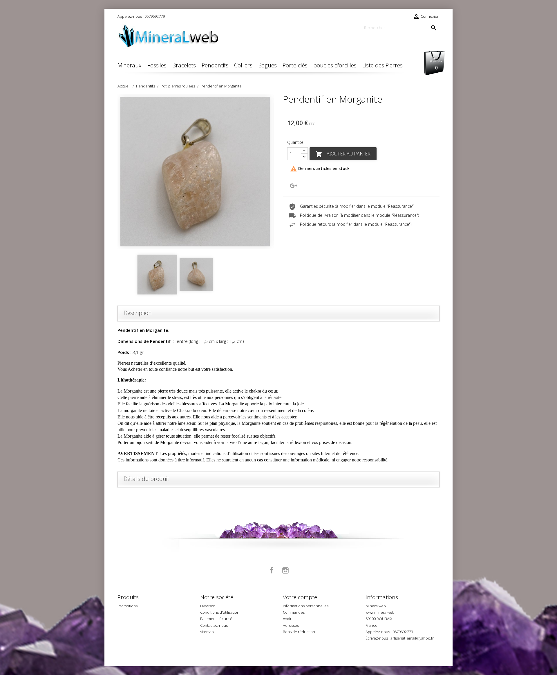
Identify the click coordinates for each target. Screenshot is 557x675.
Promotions (127, 605)
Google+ (293, 185)
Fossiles (157, 65)
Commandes (294, 612)
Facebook (272, 570)
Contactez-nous (214, 625)
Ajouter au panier (343, 154)
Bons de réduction (299, 631)
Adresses (291, 625)
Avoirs (288, 618)
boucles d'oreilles (335, 65)
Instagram (285, 570)
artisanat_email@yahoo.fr (412, 638)
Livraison (208, 605)
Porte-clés (295, 65)
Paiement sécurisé (216, 618)
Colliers (243, 65)
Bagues (267, 65)
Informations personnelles (305, 605)
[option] (195, 171)
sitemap (207, 631)
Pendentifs (215, 65)
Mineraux (129, 65)
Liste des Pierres (382, 65)
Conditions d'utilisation (219, 612)
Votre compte (300, 597)
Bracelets (184, 65)
